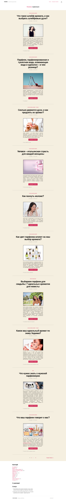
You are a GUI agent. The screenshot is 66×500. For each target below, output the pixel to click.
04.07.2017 (36, 378)
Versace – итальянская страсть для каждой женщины (33, 152)
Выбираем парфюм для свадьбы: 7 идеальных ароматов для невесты (33, 284)
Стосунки (14, 479)
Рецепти (13, 476)
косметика (28, 272)
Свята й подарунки (33, 278)
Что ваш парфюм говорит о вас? (33, 417)
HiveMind (6, 1)
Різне (33, 370)
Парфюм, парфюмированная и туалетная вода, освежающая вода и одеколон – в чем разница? (33, 63)
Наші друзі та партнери (55, 1)
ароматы (25, 451)
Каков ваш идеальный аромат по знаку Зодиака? (33, 332)
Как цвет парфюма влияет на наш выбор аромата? (33, 238)
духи (24, 142)
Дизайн (13, 468)
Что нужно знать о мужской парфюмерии (33, 374)
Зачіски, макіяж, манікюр (33, 13)
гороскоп (25, 364)
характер (34, 451)
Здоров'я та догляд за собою (17, 470)
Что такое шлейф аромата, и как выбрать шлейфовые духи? (33, 17)
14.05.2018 (36, 241)
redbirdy (32, 69)
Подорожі (14, 474)
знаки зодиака (28, 364)
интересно (25, 272)
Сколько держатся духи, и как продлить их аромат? (33, 111)
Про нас (50, 1)
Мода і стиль (14, 472)
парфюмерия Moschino (27, 442)
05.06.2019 (36, 69)
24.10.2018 (36, 198)
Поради (28, 50)
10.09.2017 (36, 335)
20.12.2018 (36, 156)
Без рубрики (14, 467)
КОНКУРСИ (14, 471)
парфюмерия (25, 50)
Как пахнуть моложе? (33, 196)
